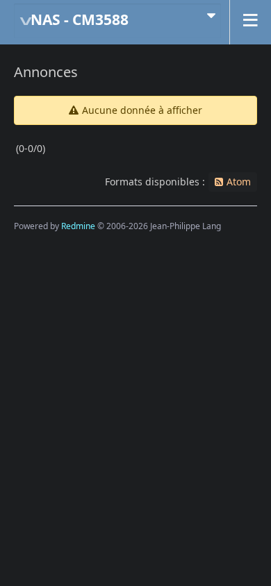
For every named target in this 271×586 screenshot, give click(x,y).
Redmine (78, 226)
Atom (239, 181)
